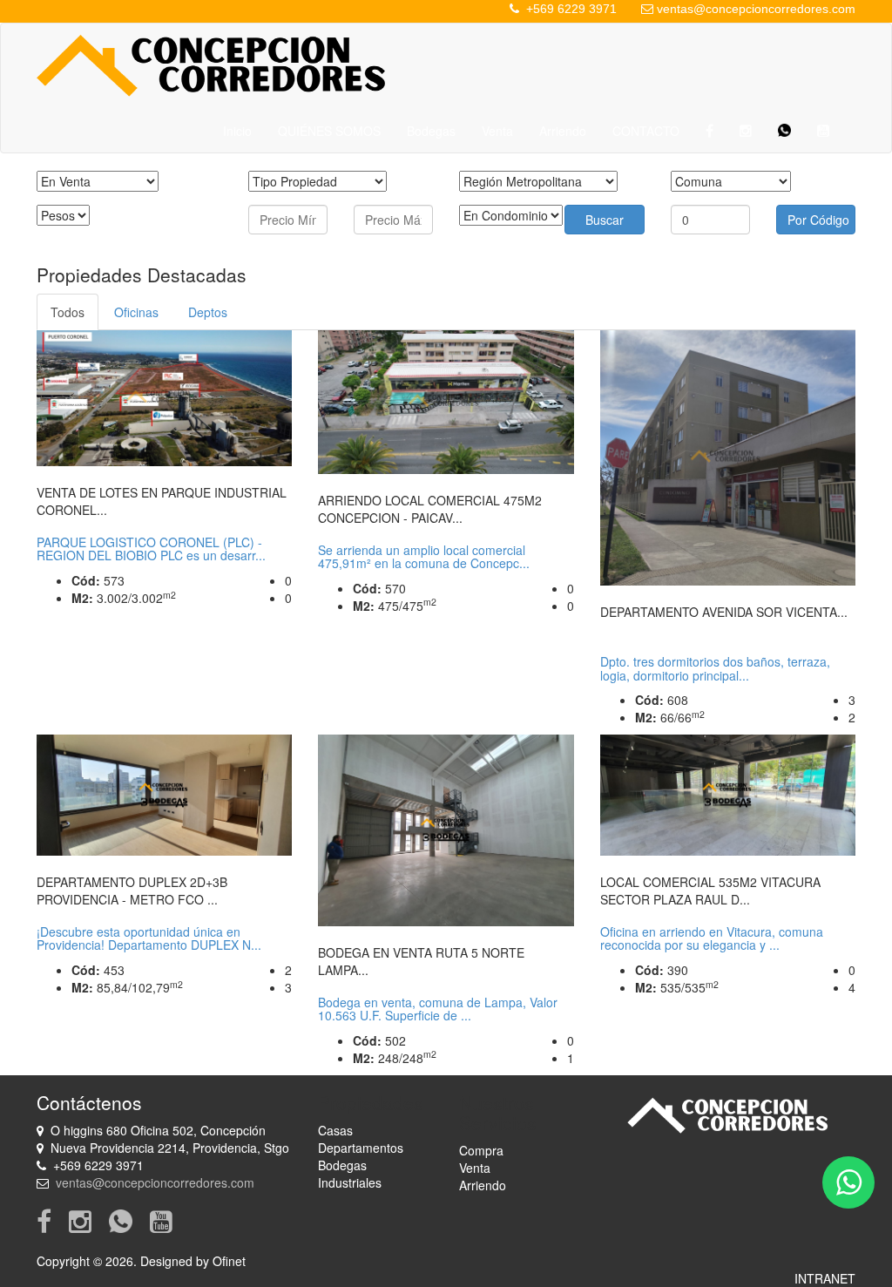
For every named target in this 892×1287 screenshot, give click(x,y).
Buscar (604, 219)
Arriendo (562, 130)
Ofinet (229, 1261)
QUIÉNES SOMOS (329, 130)
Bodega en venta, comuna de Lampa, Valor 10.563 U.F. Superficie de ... (438, 1008)
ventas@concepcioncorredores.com (756, 9)
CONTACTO (645, 130)
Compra (481, 1150)
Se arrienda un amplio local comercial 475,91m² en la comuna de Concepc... (424, 556)
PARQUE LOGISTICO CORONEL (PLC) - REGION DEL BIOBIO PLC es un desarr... (151, 548)
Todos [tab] (67, 312)
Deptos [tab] (207, 312)
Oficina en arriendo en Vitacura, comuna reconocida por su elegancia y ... (711, 938)
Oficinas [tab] (136, 312)
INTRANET (824, 1278)
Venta (497, 130)
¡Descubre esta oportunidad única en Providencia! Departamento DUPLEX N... (149, 938)
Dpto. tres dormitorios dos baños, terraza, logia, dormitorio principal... (715, 668)
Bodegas (431, 130)
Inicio (237, 130)
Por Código (818, 219)
